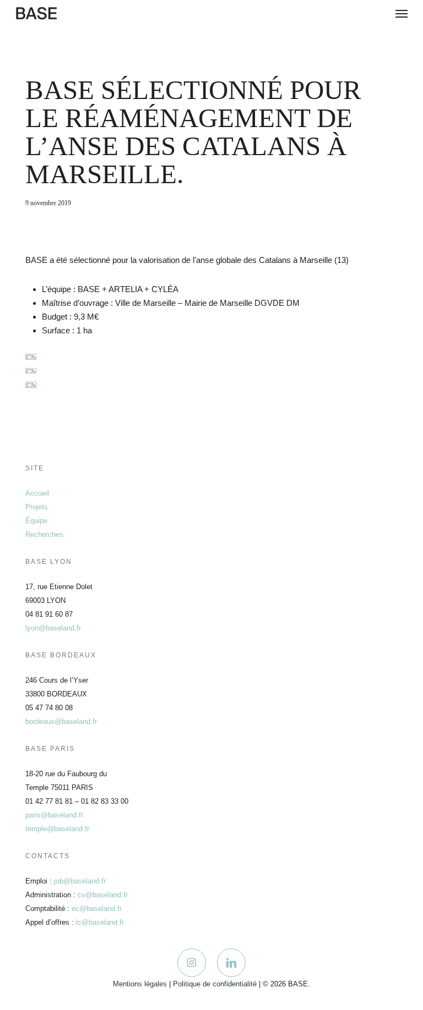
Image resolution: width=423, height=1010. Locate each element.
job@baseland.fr (80, 881)
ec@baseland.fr (97, 908)
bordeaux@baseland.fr (61, 721)
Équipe (36, 521)
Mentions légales (140, 984)
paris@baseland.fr (54, 815)
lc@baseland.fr (100, 922)
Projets (36, 507)
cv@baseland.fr (103, 895)
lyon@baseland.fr (53, 628)
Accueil (37, 493)
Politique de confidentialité (215, 984)
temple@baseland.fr (57, 829)
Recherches (44, 534)
